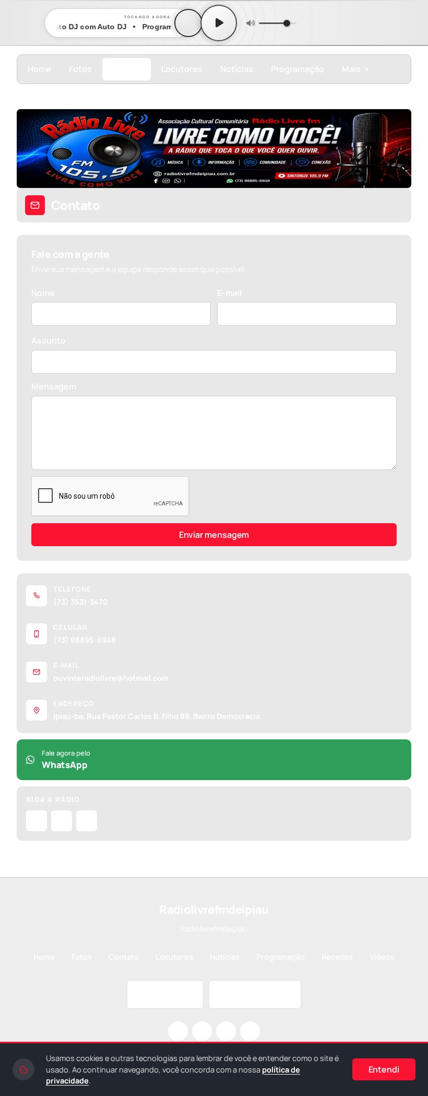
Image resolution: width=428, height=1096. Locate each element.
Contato (127, 69)
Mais (355, 69)
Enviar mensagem (214, 534)
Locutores (182, 69)
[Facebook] (61, 820)
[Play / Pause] (218, 23)
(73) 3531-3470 (80, 602)
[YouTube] (86, 820)
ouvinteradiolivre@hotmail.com (111, 678)
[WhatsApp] (250, 1031)
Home (39, 69)
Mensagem (53, 386)
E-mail (229, 293)
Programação (297, 69)
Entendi (383, 1069)
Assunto (48, 340)
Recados (337, 957)
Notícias (236, 69)
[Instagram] (36, 820)
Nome (43, 293)
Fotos (80, 69)
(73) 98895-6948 (84, 640)
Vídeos (382, 957)
